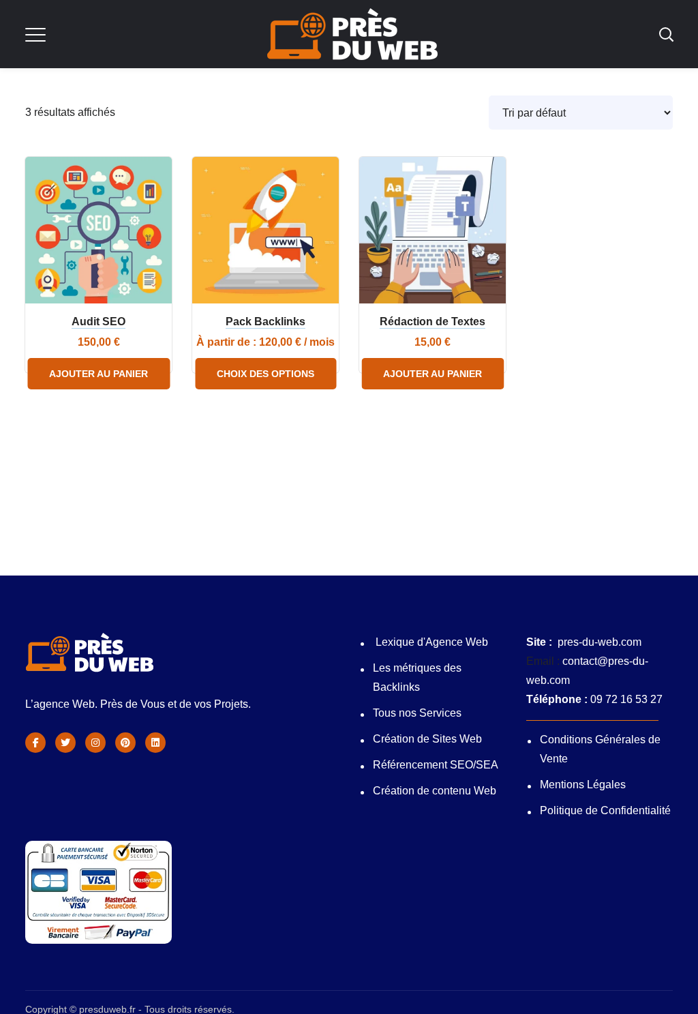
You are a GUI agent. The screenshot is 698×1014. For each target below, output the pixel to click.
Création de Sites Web (427, 739)
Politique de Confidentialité (605, 810)
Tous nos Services (418, 713)
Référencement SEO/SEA (435, 765)
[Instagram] (95, 742)
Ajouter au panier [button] (98, 373)
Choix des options (265, 373)
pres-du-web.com (599, 642)
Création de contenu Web (434, 790)
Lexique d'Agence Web (432, 642)
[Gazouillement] (65, 742)
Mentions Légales (583, 784)
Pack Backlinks (265, 321)
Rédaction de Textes (432, 321)
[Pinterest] (125, 742)
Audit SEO (98, 321)
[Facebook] (35, 742)
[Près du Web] (155, 742)
